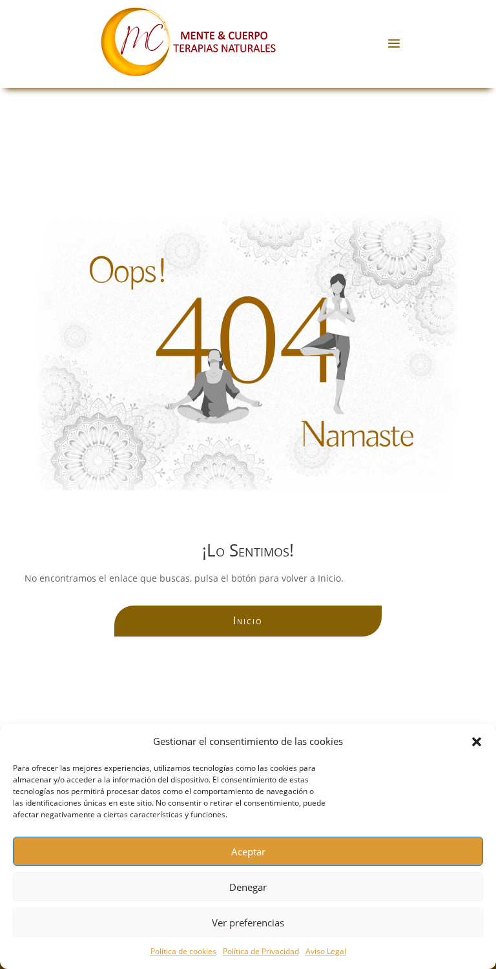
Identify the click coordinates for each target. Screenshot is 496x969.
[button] (476, 741)
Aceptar (248, 851)
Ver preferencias (248, 922)
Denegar (248, 887)
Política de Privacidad (261, 951)
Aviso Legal (325, 951)
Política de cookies (183, 951)
